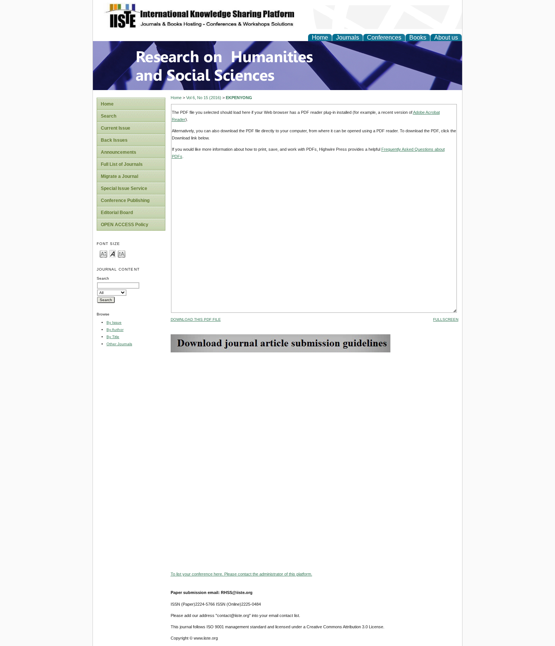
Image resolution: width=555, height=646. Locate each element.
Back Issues (114, 140)
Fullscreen (445, 319)
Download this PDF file (196, 319)
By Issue (114, 322)
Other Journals (119, 344)
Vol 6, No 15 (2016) (203, 97)
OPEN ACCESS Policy (124, 224)
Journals (347, 37)
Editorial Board (117, 212)
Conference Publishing (125, 200)
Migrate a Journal (119, 176)
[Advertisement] (314, 405)
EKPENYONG (239, 97)
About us (446, 37)
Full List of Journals (122, 164)
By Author (114, 330)
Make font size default (112, 253)
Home (320, 37)
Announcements (118, 152)
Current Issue (115, 128)
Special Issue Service (124, 188)
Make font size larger (121, 253)
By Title (112, 337)
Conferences (384, 37)
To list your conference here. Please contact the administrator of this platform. (241, 574)
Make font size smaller (103, 253)
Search (108, 116)
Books (417, 37)
